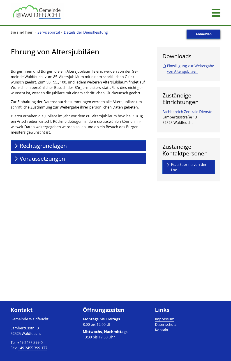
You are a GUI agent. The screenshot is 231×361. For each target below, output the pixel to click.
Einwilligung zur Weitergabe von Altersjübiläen (190, 68)
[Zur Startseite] (97, 12)
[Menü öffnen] (216, 12)
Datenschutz (166, 324)
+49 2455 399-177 (32, 347)
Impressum (164, 319)
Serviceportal (48, 32)
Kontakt (161, 329)
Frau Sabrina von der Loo (189, 167)
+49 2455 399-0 (30, 342)
